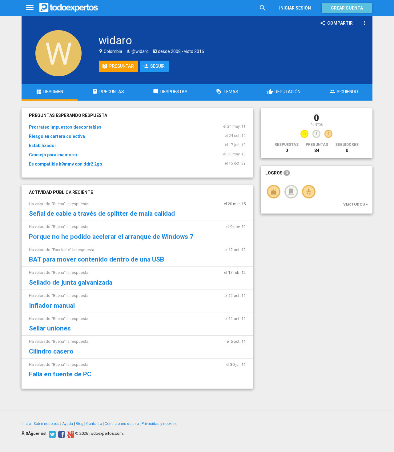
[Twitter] (51, 433)
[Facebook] (61, 433)
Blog (79, 424)
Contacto (94, 424)
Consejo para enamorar (53, 154)
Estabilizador (42, 145)
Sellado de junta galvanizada (70, 282)
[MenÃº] (30, 8)
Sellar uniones (50, 328)
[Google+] (70, 433)
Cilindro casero (51, 351)
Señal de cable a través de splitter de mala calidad (102, 213)
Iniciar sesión (295, 8)
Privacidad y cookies (159, 424)
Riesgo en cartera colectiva (57, 136)
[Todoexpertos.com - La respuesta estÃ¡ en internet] (69, 7)
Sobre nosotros (46, 424)
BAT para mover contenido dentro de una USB (96, 259)
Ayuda (67, 424)
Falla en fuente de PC (60, 374)
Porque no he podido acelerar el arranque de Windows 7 (111, 236)
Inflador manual (52, 305)
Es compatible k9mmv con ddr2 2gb (65, 164)
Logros (276, 172)
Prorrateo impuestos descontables (65, 127)
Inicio (26, 424)
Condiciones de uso (122, 424)
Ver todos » (355, 204)
